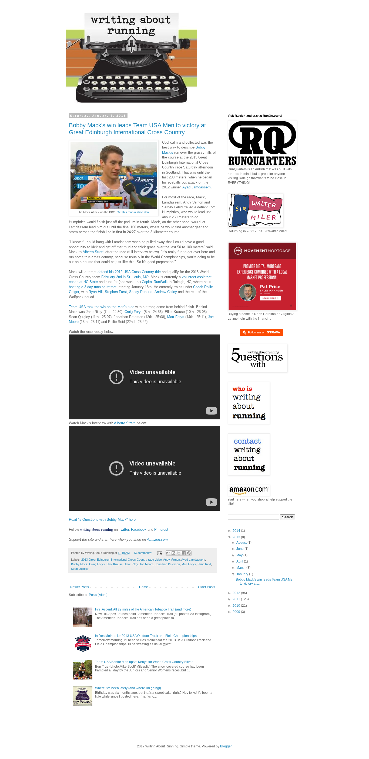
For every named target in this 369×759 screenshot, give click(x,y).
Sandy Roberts (140, 292)
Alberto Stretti (93, 252)
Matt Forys (175, 317)
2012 (237, 593)
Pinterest (161, 529)
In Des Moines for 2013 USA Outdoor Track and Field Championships (146, 636)
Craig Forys (134, 312)
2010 (237, 606)
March (241, 568)
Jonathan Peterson (167, 564)
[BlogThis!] (173, 553)
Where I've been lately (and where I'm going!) (128, 688)
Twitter (124, 529)
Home (143, 587)
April (240, 561)
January (242, 574)
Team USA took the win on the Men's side (101, 307)
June (240, 549)
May (239, 555)
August (241, 542)
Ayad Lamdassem (196, 187)
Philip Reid (204, 564)
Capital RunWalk (155, 282)
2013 (237, 537)
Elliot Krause (114, 564)
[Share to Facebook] (183, 553)
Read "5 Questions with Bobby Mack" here (102, 520)
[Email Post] (159, 552)
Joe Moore (146, 564)
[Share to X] (178, 553)
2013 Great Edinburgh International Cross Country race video (121, 559)
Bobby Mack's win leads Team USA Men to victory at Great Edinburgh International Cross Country (137, 129)
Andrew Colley (166, 292)
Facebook (138, 529)
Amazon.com (157, 539)
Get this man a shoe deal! (133, 212)
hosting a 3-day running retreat (92, 287)
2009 (237, 612)
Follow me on (257, 332)
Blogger (226, 746)
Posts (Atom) (98, 595)
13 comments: (143, 552)
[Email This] (168, 553)
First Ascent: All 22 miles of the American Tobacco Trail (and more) (143, 609)
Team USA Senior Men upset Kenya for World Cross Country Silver (144, 662)
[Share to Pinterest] (189, 553)
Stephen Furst (116, 292)
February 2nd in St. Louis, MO (125, 277)
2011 (237, 599)
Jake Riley (131, 564)
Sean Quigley (80, 568)
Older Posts (206, 587)
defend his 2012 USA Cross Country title (129, 272)
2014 (237, 531)
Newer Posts (79, 587)
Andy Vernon (171, 559)
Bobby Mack (79, 564)
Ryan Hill (96, 292)
